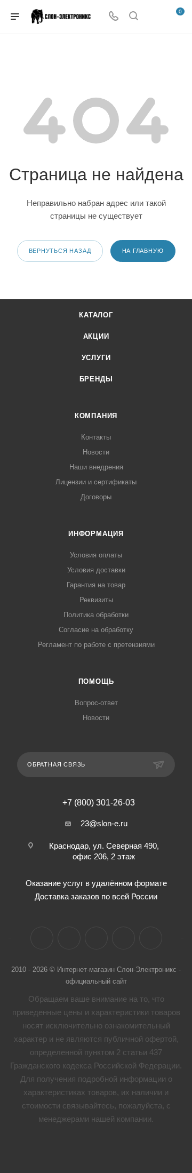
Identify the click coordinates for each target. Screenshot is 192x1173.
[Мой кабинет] (153, 16)
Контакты (96, 437)
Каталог (96, 315)
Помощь (96, 681)
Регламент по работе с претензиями (96, 645)
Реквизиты (96, 600)
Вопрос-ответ (96, 703)
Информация (96, 534)
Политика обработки (96, 615)
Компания (96, 416)
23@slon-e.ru (104, 823)
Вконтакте (41, 938)
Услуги (96, 358)
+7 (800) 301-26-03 (98, 803)
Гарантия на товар (96, 585)
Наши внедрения (96, 467)
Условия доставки (96, 570)
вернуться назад (60, 251)
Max (150, 938)
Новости (96, 452)
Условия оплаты (96, 555)
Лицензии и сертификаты (96, 482)
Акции (96, 336)
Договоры (96, 497)
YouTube (96, 938)
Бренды (96, 379)
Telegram (69, 938)
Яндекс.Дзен (123, 938)
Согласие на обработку (96, 630)
